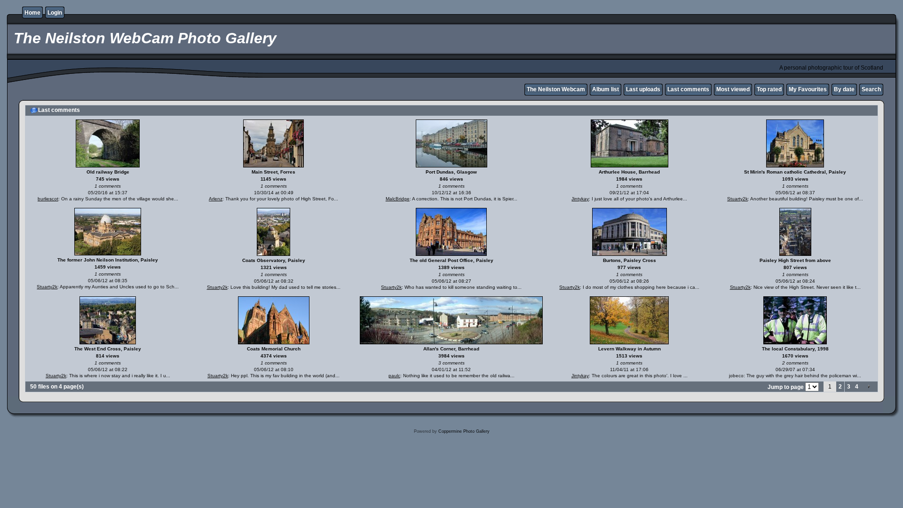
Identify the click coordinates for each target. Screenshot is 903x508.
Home (32, 12)
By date (844, 89)
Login (55, 12)
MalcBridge (398, 198)
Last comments (688, 89)
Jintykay (580, 198)
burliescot (48, 198)
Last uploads (643, 89)
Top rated (769, 89)
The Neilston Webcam (556, 89)
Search (871, 89)
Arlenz (215, 198)
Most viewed (733, 89)
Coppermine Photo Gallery (464, 431)
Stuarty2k (737, 198)
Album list (605, 89)
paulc (394, 375)
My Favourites (808, 89)
